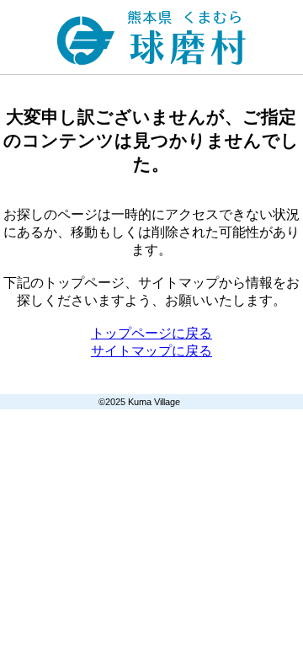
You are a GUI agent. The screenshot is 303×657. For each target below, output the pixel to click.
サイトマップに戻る (151, 351)
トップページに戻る (151, 333)
